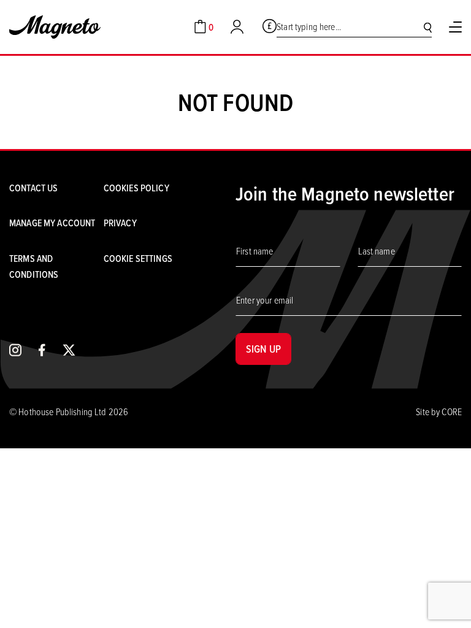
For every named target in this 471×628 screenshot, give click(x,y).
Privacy (120, 222)
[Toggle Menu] (455, 27)
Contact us (33, 187)
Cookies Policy (136, 187)
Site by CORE (439, 411)
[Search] (428, 27)
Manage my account (52, 222)
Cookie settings (138, 258)
